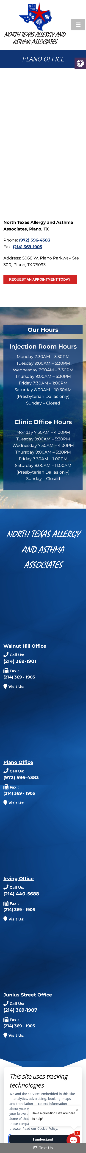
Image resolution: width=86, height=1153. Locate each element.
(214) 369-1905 (27, 246)
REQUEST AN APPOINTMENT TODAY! (40, 279)
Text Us (45, 1148)
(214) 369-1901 (19, 661)
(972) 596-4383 (34, 240)
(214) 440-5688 (21, 893)
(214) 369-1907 (20, 1010)
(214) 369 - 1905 (19, 677)
